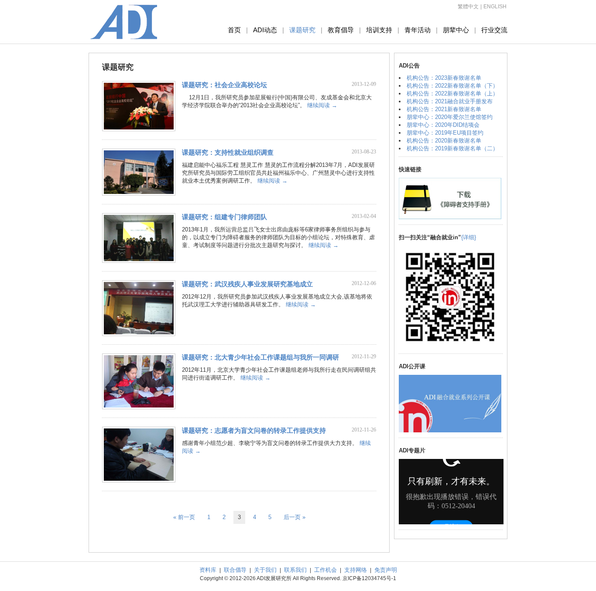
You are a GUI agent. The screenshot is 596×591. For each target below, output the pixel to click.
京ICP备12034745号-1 (369, 578)
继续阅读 (322, 105)
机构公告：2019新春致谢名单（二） (452, 148)
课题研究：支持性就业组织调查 (228, 152)
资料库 (207, 570)
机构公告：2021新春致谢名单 (444, 109)
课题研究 (302, 30)
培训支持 (379, 30)
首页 (234, 30)
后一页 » (294, 517)
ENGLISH (495, 6)
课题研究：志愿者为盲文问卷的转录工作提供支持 (254, 430)
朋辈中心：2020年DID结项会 (443, 125)
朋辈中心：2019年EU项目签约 (445, 132)
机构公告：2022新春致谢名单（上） (452, 93)
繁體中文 (468, 6)
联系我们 (295, 570)
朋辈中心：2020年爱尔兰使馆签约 (450, 117)
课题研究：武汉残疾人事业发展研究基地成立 (247, 284)
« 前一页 (184, 517)
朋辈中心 (456, 30)
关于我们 (265, 570)
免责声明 (385, 570)
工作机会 (325, 570)
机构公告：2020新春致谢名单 (444, 140)
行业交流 (494, 30)
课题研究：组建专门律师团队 (224, 217)
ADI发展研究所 (124, 21)
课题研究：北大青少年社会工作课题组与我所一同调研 (260, 357)
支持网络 (355, 570)
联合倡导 (235, 570)
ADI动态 (265, 30)
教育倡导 (341, 30)
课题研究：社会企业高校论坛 (224, 84)
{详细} (468, 237)
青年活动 (417, 30)
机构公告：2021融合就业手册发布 (450, 101)
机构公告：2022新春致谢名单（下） (452, 85)
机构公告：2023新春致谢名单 (444, 78)
